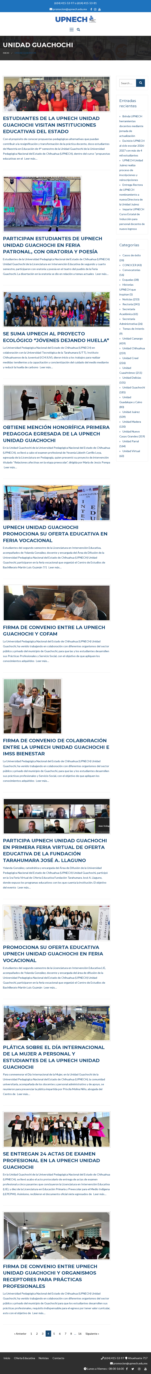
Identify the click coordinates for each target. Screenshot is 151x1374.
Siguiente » (92, 1333)
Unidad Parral (130, 441)
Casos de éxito (131, 255)
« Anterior (20, 1333)
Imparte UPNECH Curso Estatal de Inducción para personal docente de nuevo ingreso (132, 219)
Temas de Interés (133, 328)
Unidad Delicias (131, 377)
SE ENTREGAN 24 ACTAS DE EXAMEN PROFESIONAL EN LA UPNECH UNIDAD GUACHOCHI (51, 1160)
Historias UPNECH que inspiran (127, 289)
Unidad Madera (131, 421)
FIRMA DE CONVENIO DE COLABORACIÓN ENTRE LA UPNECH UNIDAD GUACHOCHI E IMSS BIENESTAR (56, 747)
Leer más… (30, 158)
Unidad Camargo (132, 338)
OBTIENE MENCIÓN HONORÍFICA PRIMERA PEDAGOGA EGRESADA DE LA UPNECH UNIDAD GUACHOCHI (56, 433)
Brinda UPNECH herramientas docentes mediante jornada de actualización (131, 126)
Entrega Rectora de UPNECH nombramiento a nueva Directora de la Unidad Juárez (131, 194)
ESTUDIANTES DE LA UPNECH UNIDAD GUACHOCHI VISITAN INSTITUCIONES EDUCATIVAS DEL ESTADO (51, 125)
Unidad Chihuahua (133, 348)
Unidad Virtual (131, 451)
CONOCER (129, 265)
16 (79, 1333)
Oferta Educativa (24, 1358)
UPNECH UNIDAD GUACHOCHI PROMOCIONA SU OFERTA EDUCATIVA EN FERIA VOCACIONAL (55, 534)
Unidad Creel (130, 358)
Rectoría (127, 304)
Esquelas (128, 279)
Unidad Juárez (131, 411)
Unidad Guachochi (133, 387)
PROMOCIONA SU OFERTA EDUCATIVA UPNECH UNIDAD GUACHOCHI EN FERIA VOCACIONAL (53, 953)
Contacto (58, 1358)
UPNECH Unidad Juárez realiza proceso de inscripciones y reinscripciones (131, 170)
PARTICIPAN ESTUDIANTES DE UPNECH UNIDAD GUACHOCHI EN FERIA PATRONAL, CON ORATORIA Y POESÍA (52, 245)
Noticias (127, 299)
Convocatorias (131, 270)
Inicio (6, 53)
